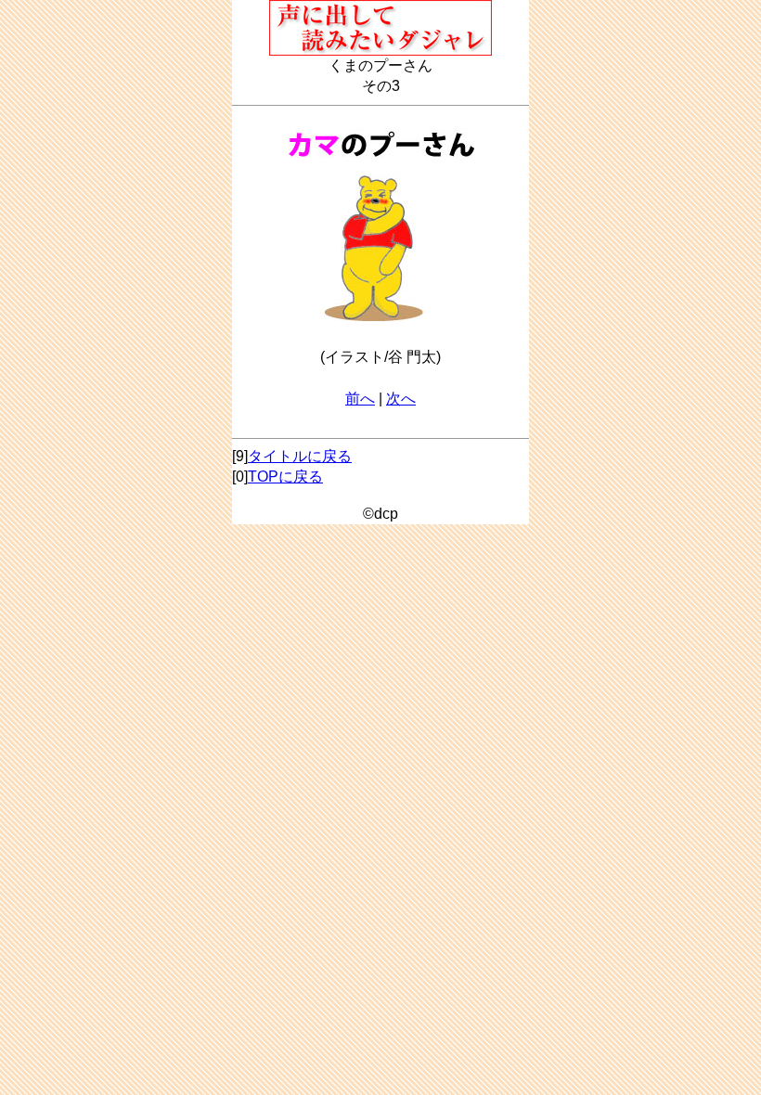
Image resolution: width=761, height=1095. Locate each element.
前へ (360, 398)
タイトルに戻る (300, 456)
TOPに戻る (285, 476)
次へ (401, 398)
